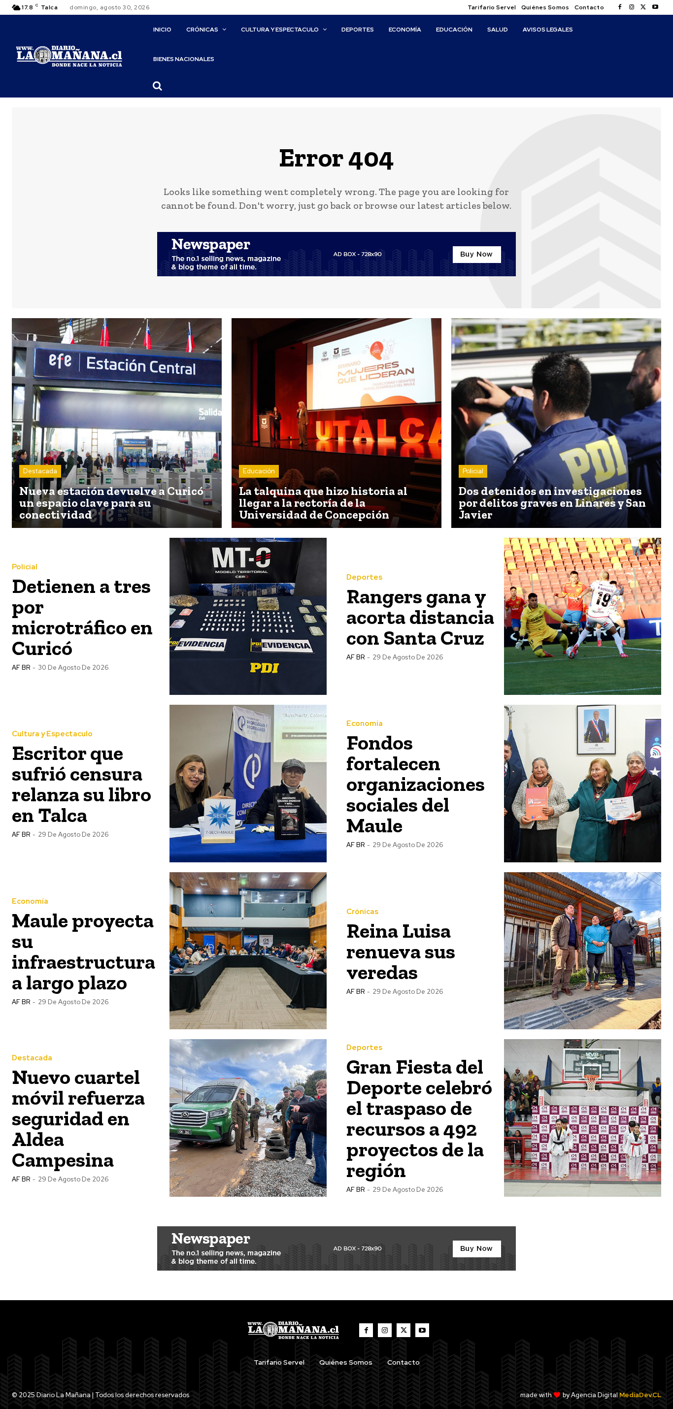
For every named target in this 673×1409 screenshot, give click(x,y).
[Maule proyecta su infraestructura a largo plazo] (248, 951)
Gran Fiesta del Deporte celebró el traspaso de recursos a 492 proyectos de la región (419, 1118)
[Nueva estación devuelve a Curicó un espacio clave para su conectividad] (117, 423)
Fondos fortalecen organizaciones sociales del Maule (415, 784)
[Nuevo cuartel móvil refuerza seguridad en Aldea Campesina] (248, 1118)
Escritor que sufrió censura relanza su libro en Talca (81, 783)
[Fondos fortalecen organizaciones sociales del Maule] (583, 783)
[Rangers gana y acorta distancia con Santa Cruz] (583, 616)
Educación (259, 471)
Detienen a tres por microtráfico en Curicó (82, 616)
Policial (473, 471)
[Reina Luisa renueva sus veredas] (583, 951)
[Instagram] (632, 7)
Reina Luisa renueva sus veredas (400, 951)
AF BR (21, 667)
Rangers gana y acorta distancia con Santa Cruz (420, 617)
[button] (157, 86)
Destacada (40, 471)
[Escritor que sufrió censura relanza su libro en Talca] (248, 783)
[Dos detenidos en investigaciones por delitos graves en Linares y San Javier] (556, 423)
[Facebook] (620, 7)
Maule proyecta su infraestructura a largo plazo (83, 951)
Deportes (364, 577)
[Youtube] (655, 7)
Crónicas (362, 912)
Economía (364, 723)
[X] (643, 7)
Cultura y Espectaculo (52, 734)
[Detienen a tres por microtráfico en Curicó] (248, 616)
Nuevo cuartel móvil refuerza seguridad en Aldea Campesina (78, 1118)
